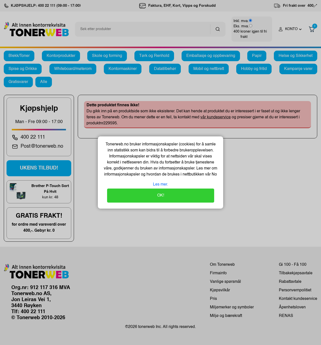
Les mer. (160, 185)
